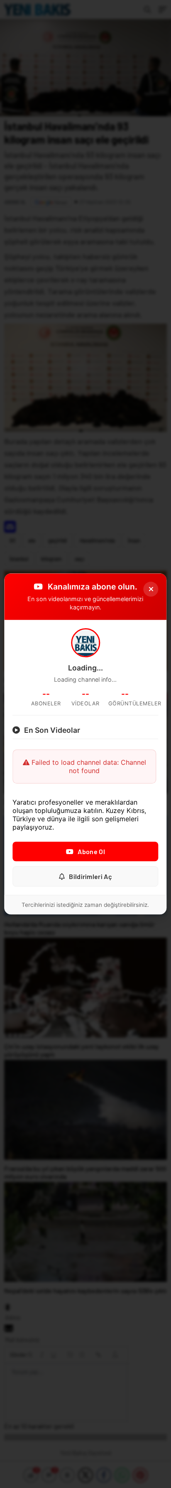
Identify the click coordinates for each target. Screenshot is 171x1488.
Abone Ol (91, 852)
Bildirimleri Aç (90, 877)
